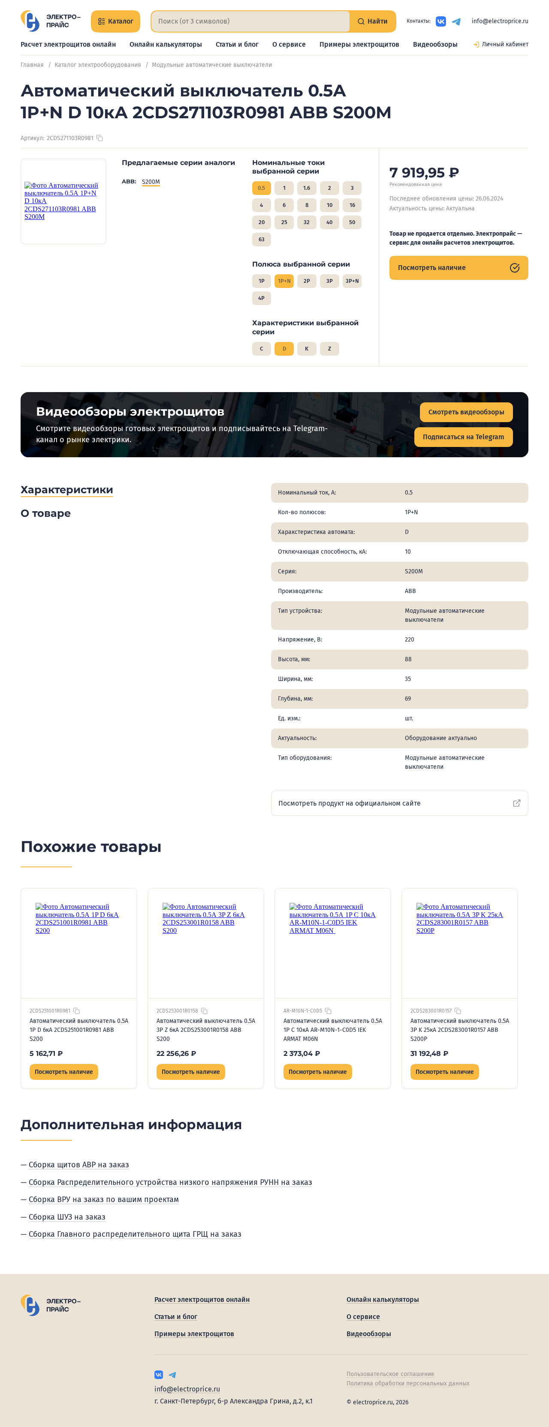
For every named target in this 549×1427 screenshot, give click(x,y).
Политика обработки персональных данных (408, 1383)
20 (262, 222)
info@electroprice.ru (500, 21)
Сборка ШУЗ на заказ (67, 1217)
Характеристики (67, 489)
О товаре (46, 513)
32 (307, 222)
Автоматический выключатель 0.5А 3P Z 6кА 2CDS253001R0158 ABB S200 (206, 1030)
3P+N (352, 281)
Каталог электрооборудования (97, 65)
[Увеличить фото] (63, 201)
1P (262, 281)
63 (262, 239)
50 (352, 222)
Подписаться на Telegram (463, 437)
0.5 (261, 188)
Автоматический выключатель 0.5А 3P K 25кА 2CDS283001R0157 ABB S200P (459, 1030)
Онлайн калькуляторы (166, 44)
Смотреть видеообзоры (466, 412)
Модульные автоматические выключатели (212, 65)
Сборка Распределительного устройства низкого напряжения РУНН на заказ (170, 1182)
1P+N (284, 281)
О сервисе (289, 44)
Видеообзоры (435, 44)
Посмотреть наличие (432, 268)
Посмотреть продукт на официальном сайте (349, 803)
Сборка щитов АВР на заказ (79, 1164)
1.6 (306, 188)
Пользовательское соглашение (390, 1374)
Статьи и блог (237, 44)
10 (329, 205)
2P (307, 281)
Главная (32, 65)
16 (352, 205)
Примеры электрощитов (359, 44)
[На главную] (51, 21)
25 (284, 222)
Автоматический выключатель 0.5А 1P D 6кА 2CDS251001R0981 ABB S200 (79, 1030)
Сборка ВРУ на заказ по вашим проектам (104, 1199)
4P (261, 298)
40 (329, 222)
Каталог (120, 21)
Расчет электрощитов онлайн (68, 44)
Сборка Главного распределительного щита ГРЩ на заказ (135, 1234)
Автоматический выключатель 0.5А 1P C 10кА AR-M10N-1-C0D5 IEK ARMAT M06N (333, 1030)
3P (329, 281)
